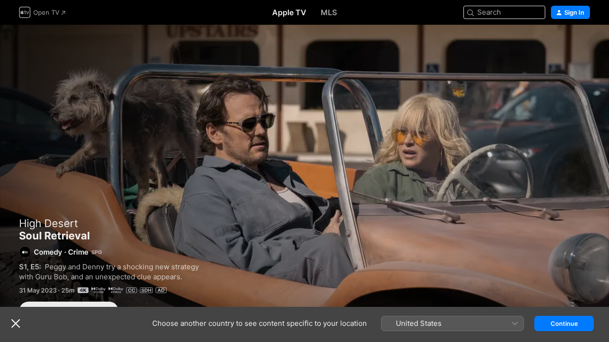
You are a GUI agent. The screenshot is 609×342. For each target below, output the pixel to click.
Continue (564, 323)
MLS (329, 12)
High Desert (48, 223)
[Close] (15, 323)
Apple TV (289, 12)
